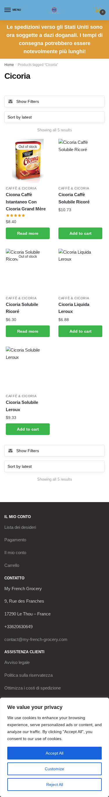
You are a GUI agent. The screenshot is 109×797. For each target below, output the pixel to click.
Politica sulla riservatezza (28, 675)
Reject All (54, 784)
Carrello (11, 565)
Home (9, 65)
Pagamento (15, 539)
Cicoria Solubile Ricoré (22, 308)
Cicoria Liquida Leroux (73, 308)
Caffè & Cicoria (21, 188)
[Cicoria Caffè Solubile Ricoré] (80, 161)
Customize (54, 768)
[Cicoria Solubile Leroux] (28, 369)
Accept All (54, 753)
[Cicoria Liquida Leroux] (80, 271)
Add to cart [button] (80, 233)
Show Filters (27, 101)
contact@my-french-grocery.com (35, 639)
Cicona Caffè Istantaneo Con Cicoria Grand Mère (26, 201)
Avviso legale (17, 662)
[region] (54, 747)
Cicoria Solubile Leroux (22, 406)
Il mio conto (15, 552)
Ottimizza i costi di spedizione (32, 687)
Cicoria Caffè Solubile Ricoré (74, 198)
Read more (27, 233)
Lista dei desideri (20, 527)
